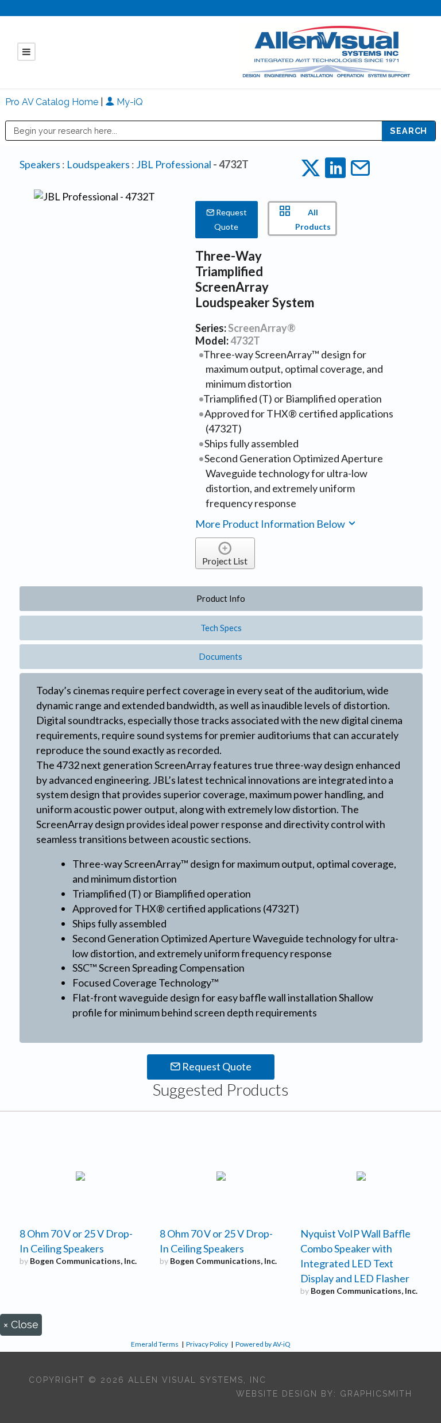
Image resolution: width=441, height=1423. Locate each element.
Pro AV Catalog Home (52, 101)
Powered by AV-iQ (263, 1344)
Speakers (40, 164)
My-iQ (128, 101)
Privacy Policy (207, 1344)
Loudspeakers (98, 164)
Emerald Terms (155, 1344)
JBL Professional (173, 164)
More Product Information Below (271, 523)
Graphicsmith (376, 1393)
